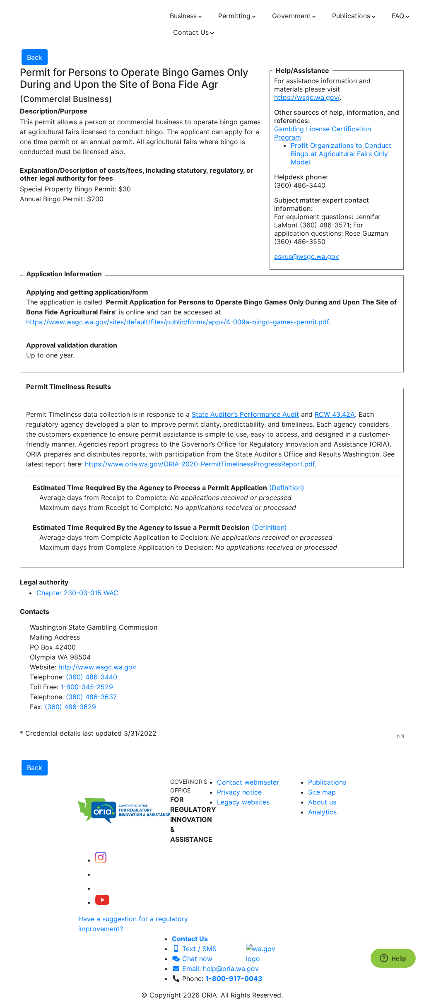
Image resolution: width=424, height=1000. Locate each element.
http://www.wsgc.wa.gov (97, 667)
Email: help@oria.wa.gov (219, 968)
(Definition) (286, 487)
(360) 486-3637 (91, 697)
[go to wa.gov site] (266, 953)
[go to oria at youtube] (102, 902)
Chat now (196, 958)
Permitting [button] (234, 16)
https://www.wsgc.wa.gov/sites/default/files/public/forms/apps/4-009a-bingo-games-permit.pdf (177, 322)
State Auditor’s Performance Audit (245, 414)
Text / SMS (198, 948)
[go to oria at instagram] (100, 860)
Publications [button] (351, 16)
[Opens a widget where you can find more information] (393, 959)
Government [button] (291, 16)
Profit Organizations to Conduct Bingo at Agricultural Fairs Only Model (341, 153)
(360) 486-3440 (91, 677)
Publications (327, 782)
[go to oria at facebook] (101, 874)
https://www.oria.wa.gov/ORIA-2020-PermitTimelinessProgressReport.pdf (200, 464)
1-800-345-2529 (86, 687)
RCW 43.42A (335, 414)
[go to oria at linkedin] (100, 888)
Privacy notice (239, 792)
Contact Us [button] (191, 32)
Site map (322, 792)
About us (322, 802)
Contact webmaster (248, 782)
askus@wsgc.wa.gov (306, 256)
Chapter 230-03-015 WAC (77, 593)
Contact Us (190, 939)
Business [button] (183, 16)
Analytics (322, 812)
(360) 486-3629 (70, 707)
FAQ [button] (398, 16)
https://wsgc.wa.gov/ (307, 97)
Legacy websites (243, 802)
